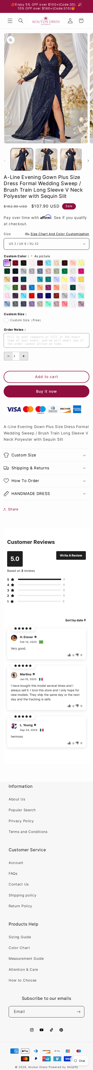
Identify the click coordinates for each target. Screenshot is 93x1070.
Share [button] (13, 509)
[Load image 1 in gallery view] (22, 159)
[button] (10, 20)
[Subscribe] (78, 1012)
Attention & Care (23, 969)
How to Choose (23, 980)
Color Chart (19, 948)
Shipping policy (22, 895)
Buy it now (46, 391)
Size (46, 234)
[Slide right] (88, 160)
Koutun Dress (38, 1067)
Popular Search (22, 810)
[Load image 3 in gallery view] (71, 159)
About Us (17, 799)
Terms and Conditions (28, 832)
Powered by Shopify (63, 1067)
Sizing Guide (20, 937)
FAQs (13, 873)
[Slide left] (5, 160)
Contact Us (19, 884)
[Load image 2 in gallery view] (46, 159)
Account (16, 863)
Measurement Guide (26, 958)
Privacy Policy (21, 821)
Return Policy (20, 906)
